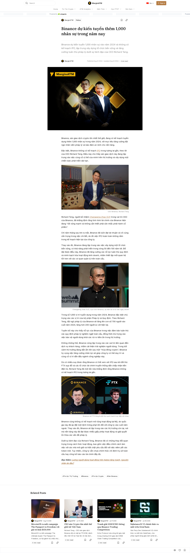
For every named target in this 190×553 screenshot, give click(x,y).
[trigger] (39, 3)
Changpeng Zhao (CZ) (100, 217)
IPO (98, 150)
